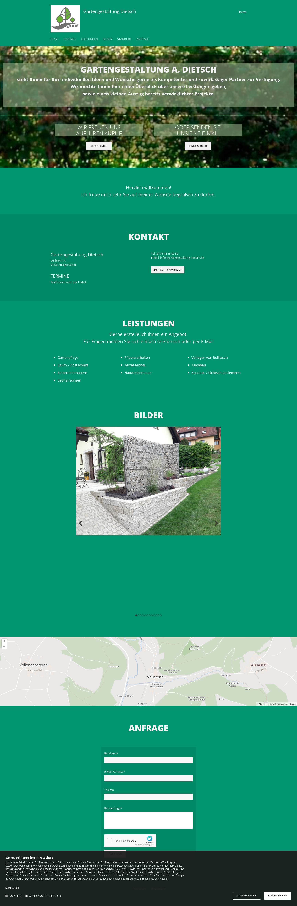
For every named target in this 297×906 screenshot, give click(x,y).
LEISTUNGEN (89, 39)
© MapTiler (262, 703)
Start (55, 39)
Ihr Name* (111, 753)
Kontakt (70, 39)
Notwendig (15, 896)
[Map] (148, 671)
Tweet (242, 12)
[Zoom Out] (4, 646)
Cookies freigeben (277, 895)
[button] (99, 146)
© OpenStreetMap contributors (282, 703)
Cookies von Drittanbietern (45, 896)
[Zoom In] (4, 641)
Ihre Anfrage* (113, 808)
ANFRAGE (143, 39)
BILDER (107, 39)
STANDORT (124, 39)
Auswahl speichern (246, 895)
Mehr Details (12, 888)
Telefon (109, 790)
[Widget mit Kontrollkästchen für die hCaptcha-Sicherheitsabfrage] (130, 840)
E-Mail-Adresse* (114, 771)
